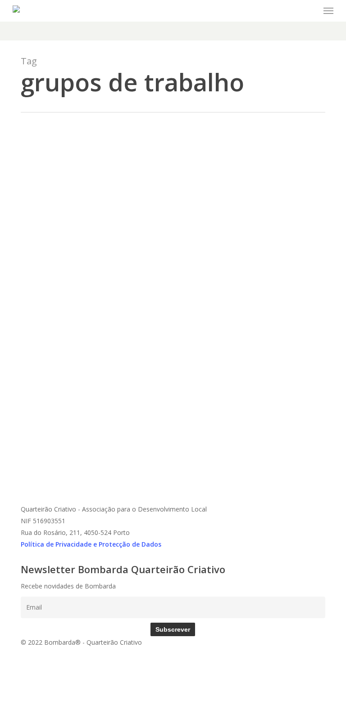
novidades (112, 425)
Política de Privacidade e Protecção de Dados (91, 544)
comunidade (80, 425)
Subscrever (172, 629)
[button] (328, 10)
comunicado (45, 425)
